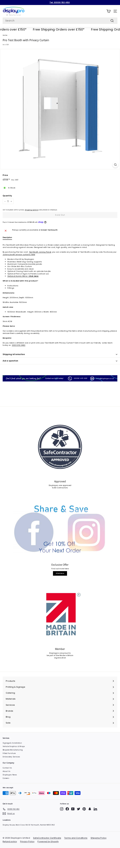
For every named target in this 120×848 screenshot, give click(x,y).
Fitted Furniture (9, 753)
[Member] (60, 614)
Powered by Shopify (48, 841)
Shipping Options (31, 210)
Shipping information (14, 354)
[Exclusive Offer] (60, 530)
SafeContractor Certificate (47, 837)
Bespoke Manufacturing (13, 750)
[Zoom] (115, 165)
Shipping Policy (99, 837)
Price (5, 175)
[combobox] (60, 21)
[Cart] (108, 11)
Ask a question (10, 360)
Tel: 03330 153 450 (60, 2)
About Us (6, 771)
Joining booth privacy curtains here (19, 254)
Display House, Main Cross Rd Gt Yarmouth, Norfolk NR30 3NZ (29, 825)
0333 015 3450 (18, 345)
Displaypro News (10, 775)
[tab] (7, 238)
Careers (6, 778)
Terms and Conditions (76, 837)
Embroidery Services (11, 757)
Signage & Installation (12, 743)
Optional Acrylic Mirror (23, 276)
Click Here (60, 573)
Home (5, 35)
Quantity (7, 195)
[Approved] (60, 446)
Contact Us (7, 768)
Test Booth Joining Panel (40, 252)
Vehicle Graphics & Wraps (14, 746)
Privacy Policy (27, 841)
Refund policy (10, 841)
